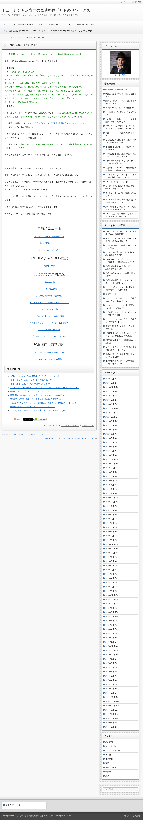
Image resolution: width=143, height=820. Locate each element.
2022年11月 (110, 413)
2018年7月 (109, 616)
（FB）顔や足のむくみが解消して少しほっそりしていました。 (37, 376)
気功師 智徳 (49, 266)
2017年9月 (109, 659)
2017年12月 (110, 646)
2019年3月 (109, 583)
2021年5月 (109, 481)
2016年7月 (109, 718)
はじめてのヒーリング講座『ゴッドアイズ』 (49, 303)
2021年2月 (109, 493)
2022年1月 (109, 455)
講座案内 (109, 742)
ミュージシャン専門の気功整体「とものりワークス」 (48, 10)
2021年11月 (110, 464)
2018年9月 (109, 608)
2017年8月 (109, 663)
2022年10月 (110, 417)
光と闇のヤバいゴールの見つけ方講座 (49, 336)
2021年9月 (109, 472)
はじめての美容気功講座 (49, 329)
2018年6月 (109, 621)
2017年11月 (110, 650)
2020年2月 (109, 536)
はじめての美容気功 (50, 24)
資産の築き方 (110, 767)
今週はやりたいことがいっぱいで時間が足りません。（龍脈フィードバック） (44, 403)
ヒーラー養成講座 (49, 289)
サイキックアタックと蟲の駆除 (80, 24)
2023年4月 (109, 391)
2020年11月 (110, 502)
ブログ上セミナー (112, 750)
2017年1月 (109, 693)
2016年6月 (109, 723)
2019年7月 (109, 566)
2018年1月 (109, 642)
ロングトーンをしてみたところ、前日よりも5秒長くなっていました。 (68, 439)
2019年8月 (109, 561)
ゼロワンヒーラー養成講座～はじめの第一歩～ (73, 31)
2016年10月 (110, 706)
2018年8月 (109, 612)
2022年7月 (109, 430)
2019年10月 (110, 553)
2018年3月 (109, 633)
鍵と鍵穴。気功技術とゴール (117, 90)
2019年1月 (109, 591)
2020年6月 (109, 519)
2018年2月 (109, 638)
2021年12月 (110, 459)
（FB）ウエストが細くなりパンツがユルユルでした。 (34, 380)
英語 (107, 763)
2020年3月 (109, 532)
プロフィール (110, 294)
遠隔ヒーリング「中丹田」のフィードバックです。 (32, 407)
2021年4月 (109, 485)
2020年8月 (109, 510)
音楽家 (108, 772)
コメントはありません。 (70, 426)
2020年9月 (109, 506)
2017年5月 (109, 676)
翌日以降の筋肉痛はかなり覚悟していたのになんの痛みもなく (37, 395)
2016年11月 (110, 701)
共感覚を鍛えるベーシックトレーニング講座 (26, 31)
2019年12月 (110, 544)
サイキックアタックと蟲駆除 (49, 359)
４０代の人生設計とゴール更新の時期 (120, 108)
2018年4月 (109, 629)
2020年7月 (109, 515)
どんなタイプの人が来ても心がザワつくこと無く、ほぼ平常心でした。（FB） (44, 387)
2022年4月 (109, 442)
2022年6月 (109, 434)
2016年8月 (109, 714)
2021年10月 (110, 468)
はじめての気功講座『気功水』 (20, 24)
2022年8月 (109, 425)
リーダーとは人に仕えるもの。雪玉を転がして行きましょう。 (26, 434)
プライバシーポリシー (15, 805)
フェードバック (88, 426)
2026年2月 (109, 383)
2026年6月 (109, 379)
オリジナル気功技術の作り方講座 (49, 352)
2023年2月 (109, 400)
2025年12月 (110, 387)
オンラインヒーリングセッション (49, 236)
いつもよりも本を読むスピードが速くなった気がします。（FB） (38, 410)
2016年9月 (109, 710)
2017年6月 (109, 672)
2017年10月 (110, 655)
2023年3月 (109, 396)
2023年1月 (109, 404)
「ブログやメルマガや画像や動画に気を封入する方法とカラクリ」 (63, 123)
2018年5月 (109, 625)
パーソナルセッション (49, 250)
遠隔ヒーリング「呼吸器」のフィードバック (29, 391)
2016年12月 (110, 697)
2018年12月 (110, 595)
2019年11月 (110, 549)
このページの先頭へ (133, 816)
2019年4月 (109, 578)
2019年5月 (109, 574)
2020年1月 (109, 540)
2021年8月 (109, 476)
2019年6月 (109, 570)
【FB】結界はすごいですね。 (117, 182)
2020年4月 (109, 527)
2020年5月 (109, 523)
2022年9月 (109, 421)
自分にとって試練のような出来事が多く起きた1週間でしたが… (38, 399)
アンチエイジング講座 (49, 309)
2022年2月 (109, 451)
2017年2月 (109, 689)
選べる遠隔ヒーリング (49, 243)
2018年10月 (110, 604)
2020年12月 (110, 498)
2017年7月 (109, 667)
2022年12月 (110, 408)
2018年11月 (110, 600)
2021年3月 (109, 489)
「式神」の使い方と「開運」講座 (49, 316)
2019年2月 (109, 587)
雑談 (107, 776)
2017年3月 (109, 684)
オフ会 (108, 755)
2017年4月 (109, 680)
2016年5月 (109, 727)
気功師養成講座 (49, 282)
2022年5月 (109, 438)
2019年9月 (109, 557)
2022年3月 (109, 447)
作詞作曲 (109, 759)
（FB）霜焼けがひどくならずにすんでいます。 (31, 384)
